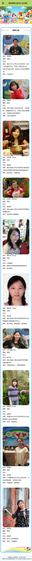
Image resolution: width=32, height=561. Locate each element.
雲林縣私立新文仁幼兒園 (17, 3)
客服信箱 (10, 557)
